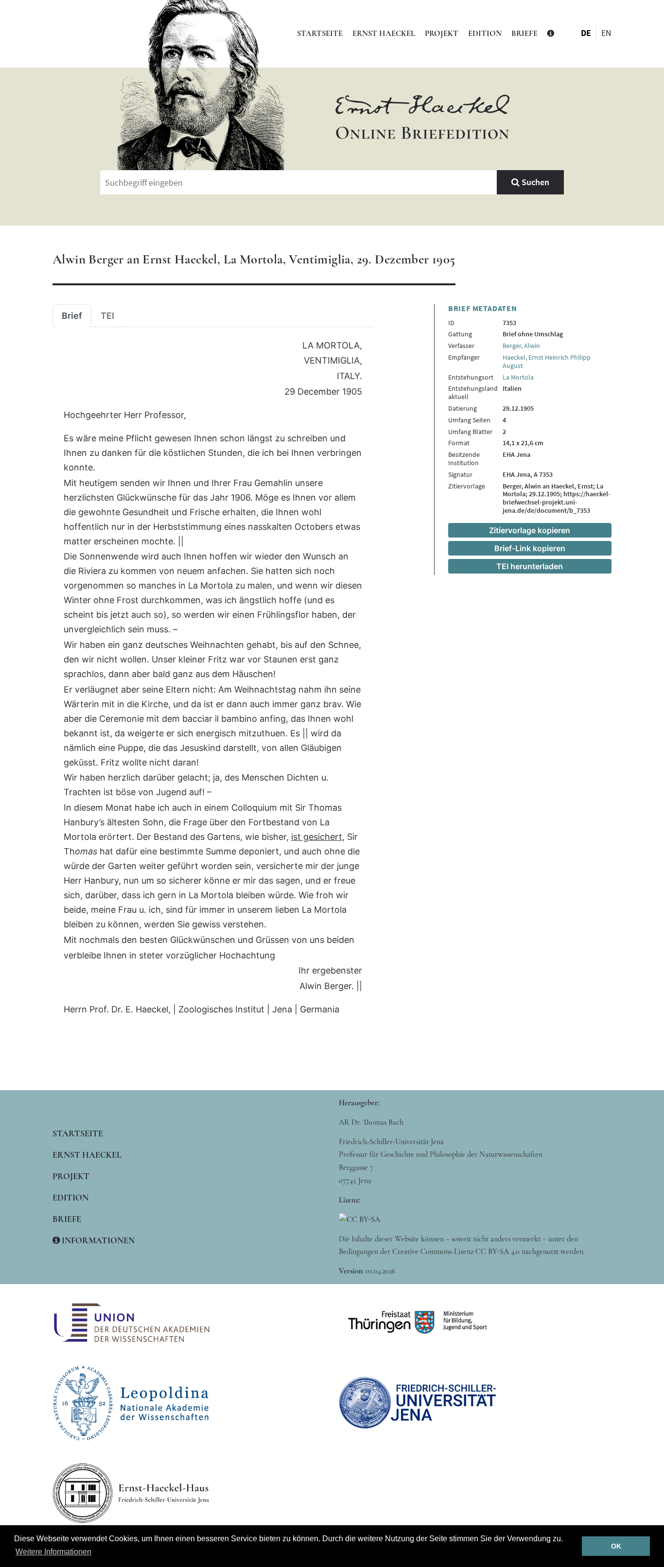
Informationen (97, 1240)
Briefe (524, 33)
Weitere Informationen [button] (53, 1552)
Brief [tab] (72, 316)
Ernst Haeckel (383, 33)
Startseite (320, 33)
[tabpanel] (212, 677)
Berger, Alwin (521, 345)
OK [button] (616, 1546)
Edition (485, 33)
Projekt (441, 33)
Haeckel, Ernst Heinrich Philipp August (547, 361)
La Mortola (518, 377)
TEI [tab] (107, 316)
